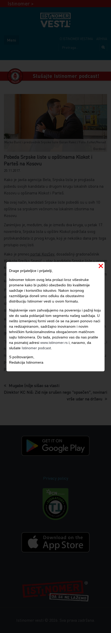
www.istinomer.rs (54, 343)
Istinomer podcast (36, 348)
